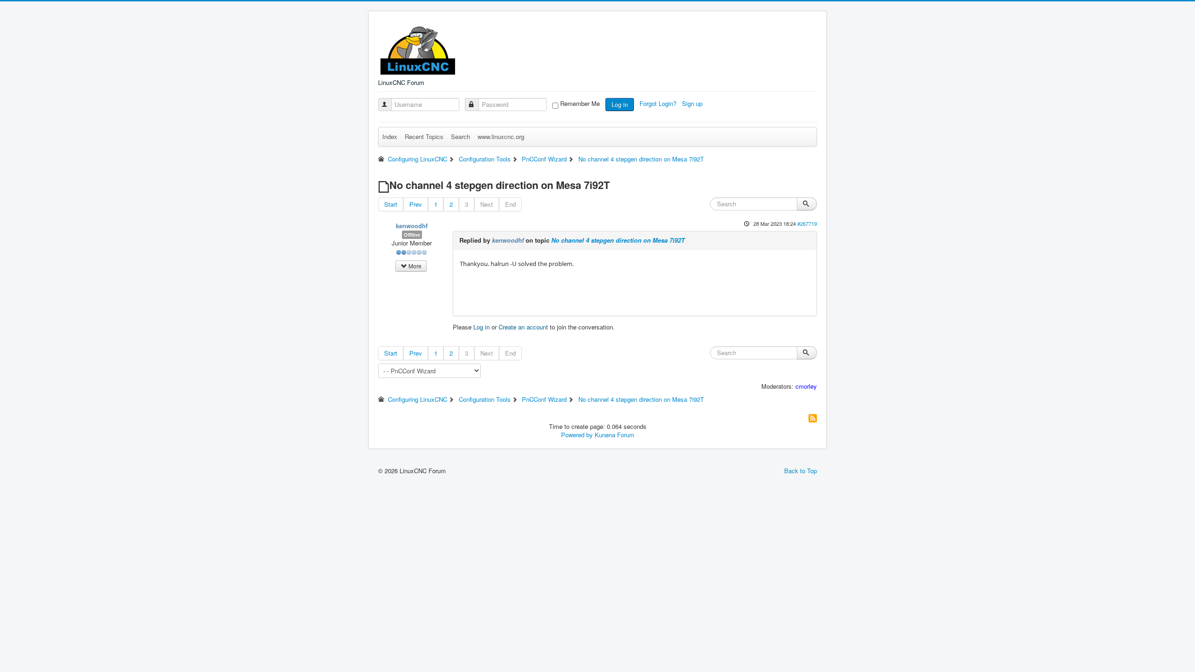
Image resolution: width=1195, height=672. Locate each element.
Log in (620, 104)
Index (389, 136)
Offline (412, 234)
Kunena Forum (614, 434)
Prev (415, 204)
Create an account (523, 326)
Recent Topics (424, 136)
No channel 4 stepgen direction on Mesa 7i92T (618, 240)
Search (460, 136)
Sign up (693, 103)
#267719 (807, 223)
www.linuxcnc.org (501, 136)
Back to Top (800, 470)
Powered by (577, 434)
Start (390, 204)
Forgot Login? (659, 103)
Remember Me (580, 103)
